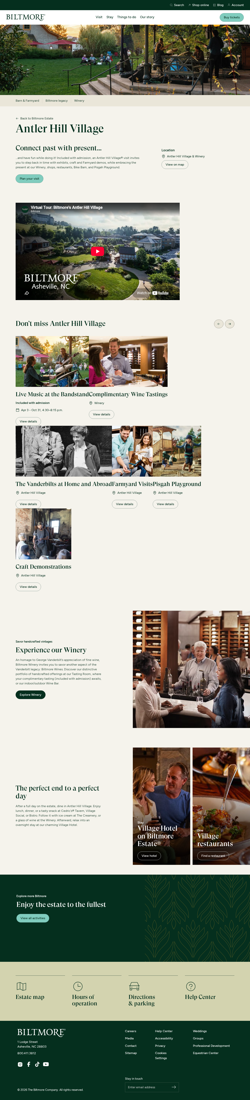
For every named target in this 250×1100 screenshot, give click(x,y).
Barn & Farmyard (27, 100)
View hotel (149, 856)
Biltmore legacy (57, 100)
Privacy (160, 1046)
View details (28, 421)
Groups (198, 1038)
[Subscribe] (174, 1087)
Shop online (200, 5)
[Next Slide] (229, 324)
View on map (175, 164)
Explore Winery (30, 695)
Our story (147, 17)
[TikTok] (37, 1064)
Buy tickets (232, 17)
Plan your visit (29, 178)
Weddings (200, 1031)
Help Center (164, 1031)
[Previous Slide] (218, 324)
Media (129, 1038)
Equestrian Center (206, 1053)
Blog (220, 5)
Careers (130, 1031)
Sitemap (131, 1053)
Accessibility (164, 1038)
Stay (109, 17)
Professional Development (211, 1046)
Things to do (126, 17)
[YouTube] (46, 1064)
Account (238, 5)
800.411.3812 (26, 1053)
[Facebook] (28, 1064)
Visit (99, 17)
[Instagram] (20, 1064)
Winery (79, 100)
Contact (131, 1046)
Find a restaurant (213, 856)
